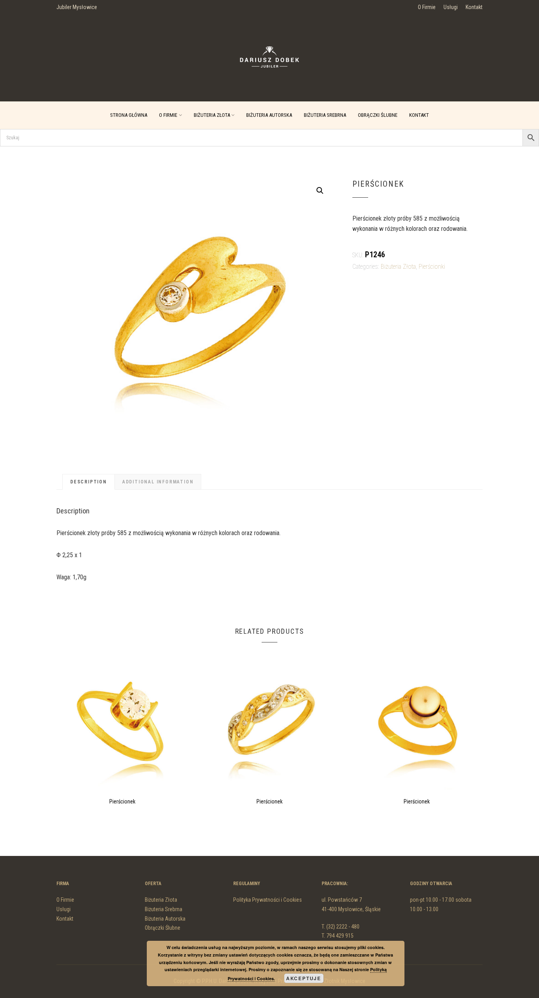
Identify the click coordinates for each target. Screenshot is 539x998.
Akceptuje (303, 978)
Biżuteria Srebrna (325, 115)
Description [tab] (88, 482)
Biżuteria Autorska (269, 115)
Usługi (451, 7)
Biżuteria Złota (212, 115)
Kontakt (474, 7)
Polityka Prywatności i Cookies (267, 900)
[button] (320, 190)
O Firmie (427, 7)
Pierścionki (432, 266)
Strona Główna (128, 115)
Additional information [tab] (158, 482)
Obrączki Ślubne (377, 115)
